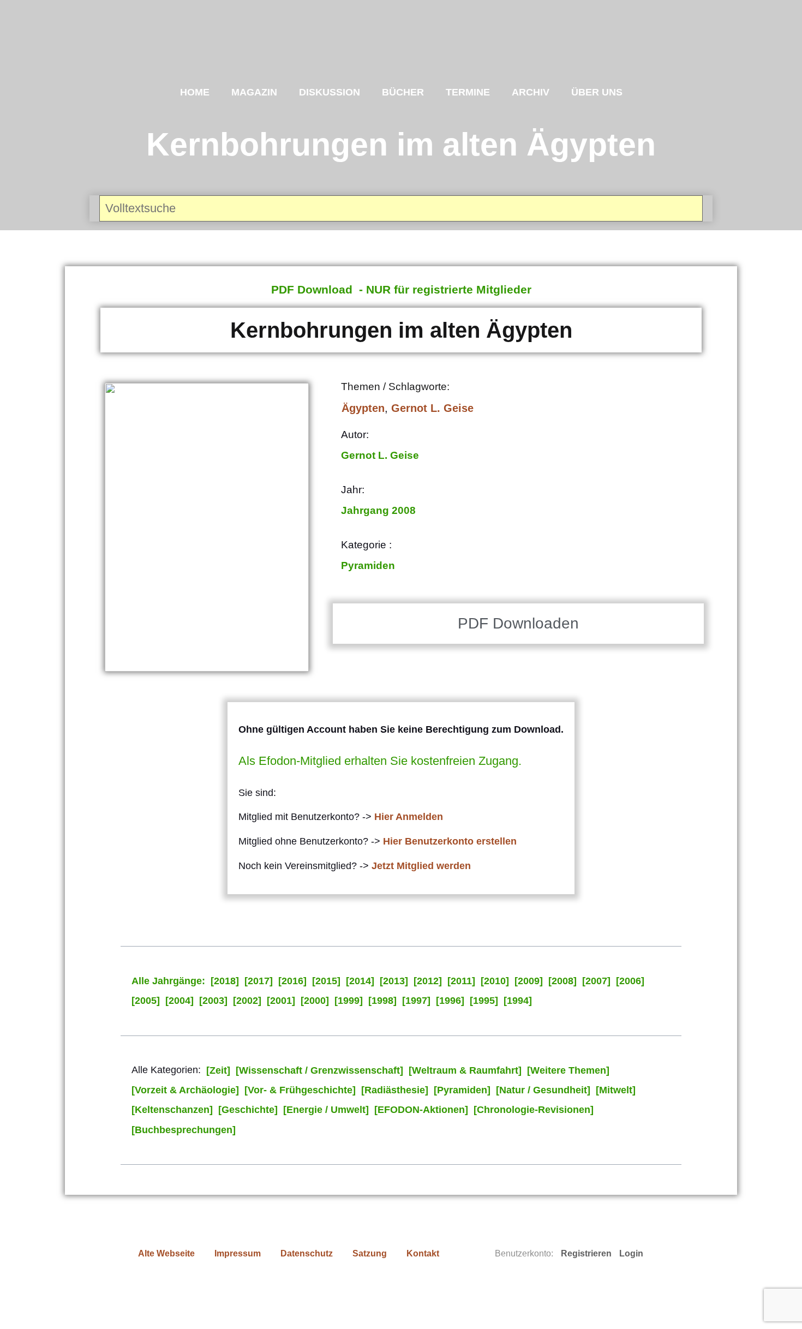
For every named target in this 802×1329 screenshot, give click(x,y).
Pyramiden (368, 565)
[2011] (461, 980)
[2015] (326, 980)
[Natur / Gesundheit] (543, 1090)
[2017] (258, 980)
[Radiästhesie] (394, 1090)
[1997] (416, 1000)
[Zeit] (218, 1070)
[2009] (528, 980)
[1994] (518, 1000)
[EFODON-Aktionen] (421, 1109)
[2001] (281, 1000)
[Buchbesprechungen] (183, 1129)
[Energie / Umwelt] (326, 1109)
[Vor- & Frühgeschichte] (300, 1090)
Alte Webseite (166, 1253)
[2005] (145, 1000)
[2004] (179, 1000)
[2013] (394, 980)
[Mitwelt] (616, 1090)
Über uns (597, 92)
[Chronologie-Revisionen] (534, 1109)
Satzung (369, 1253)
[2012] (428, 980)
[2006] (630, 980)
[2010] (495, 980)
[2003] (213, 1000)
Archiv (530, 92)
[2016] (292, 980)
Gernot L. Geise (432, 408)
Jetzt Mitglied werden (421, 865)
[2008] (562, 980)
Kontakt (422, 1253)
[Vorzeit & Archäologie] (185, 1090)
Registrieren (586, 1253)
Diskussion (329, 92)
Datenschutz (306, 1253)
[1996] (450, 1000)
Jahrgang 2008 (378, 510)
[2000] (315, 1000)
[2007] (596, 980)
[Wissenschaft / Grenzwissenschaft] (319, 1070)
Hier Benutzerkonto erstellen (450, 841)
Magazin (254, 92)
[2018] (225, 980)
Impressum (237, 1253)
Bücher (403, 92)
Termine (468, 92)
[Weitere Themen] (568, 1070)
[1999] (348, 1000)
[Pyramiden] (462, 1090)
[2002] (247, 1000)
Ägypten (363, 408)
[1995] (484, 1000)
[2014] (360, 980)
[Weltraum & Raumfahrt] (465, 1070)
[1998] (382, 1000)
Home (195, 92)
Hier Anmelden (408, 816)
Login (631, 1253)
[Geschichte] (248, 1109)
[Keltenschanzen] (172, 1109)
